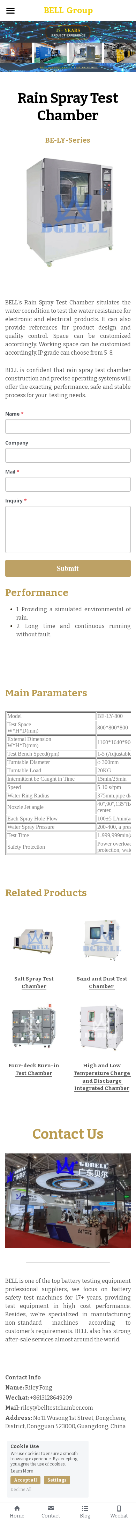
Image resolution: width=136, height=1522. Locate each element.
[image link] (34, 939)
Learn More (21, 1471)
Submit (68, 568)
